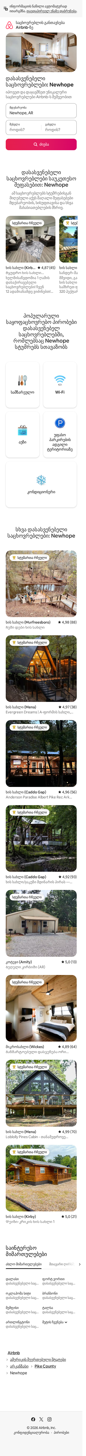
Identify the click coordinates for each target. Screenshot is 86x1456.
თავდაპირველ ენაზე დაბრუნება (51, 11)
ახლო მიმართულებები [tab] (24, 1264)
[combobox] (41, 113)
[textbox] (23, 129)
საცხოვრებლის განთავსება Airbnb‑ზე (40, 25)
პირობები (61, 1432)
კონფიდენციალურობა (31, 1432)
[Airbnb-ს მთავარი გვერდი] (9, 25)
